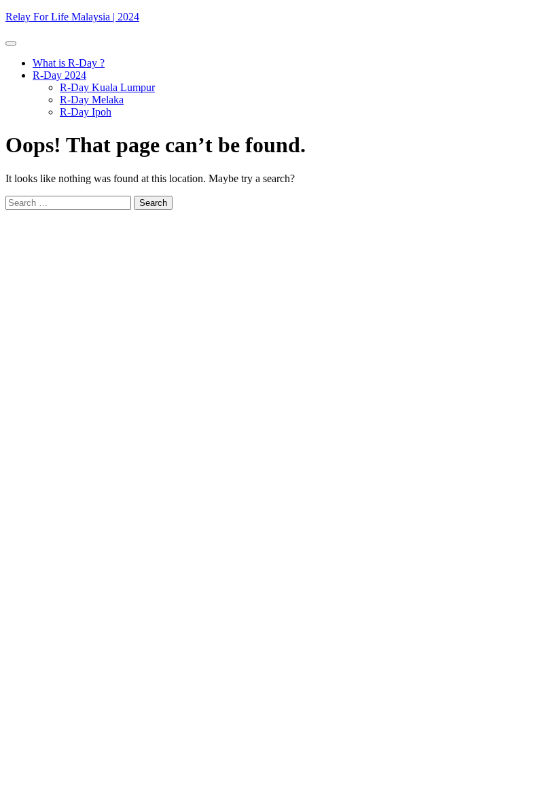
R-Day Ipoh (85, 112)
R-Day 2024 (59, 75)
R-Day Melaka (92, 99)
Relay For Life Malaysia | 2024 (72, 16)
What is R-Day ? (69, 63)
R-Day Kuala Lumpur (107, 87)
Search (153, 203)
